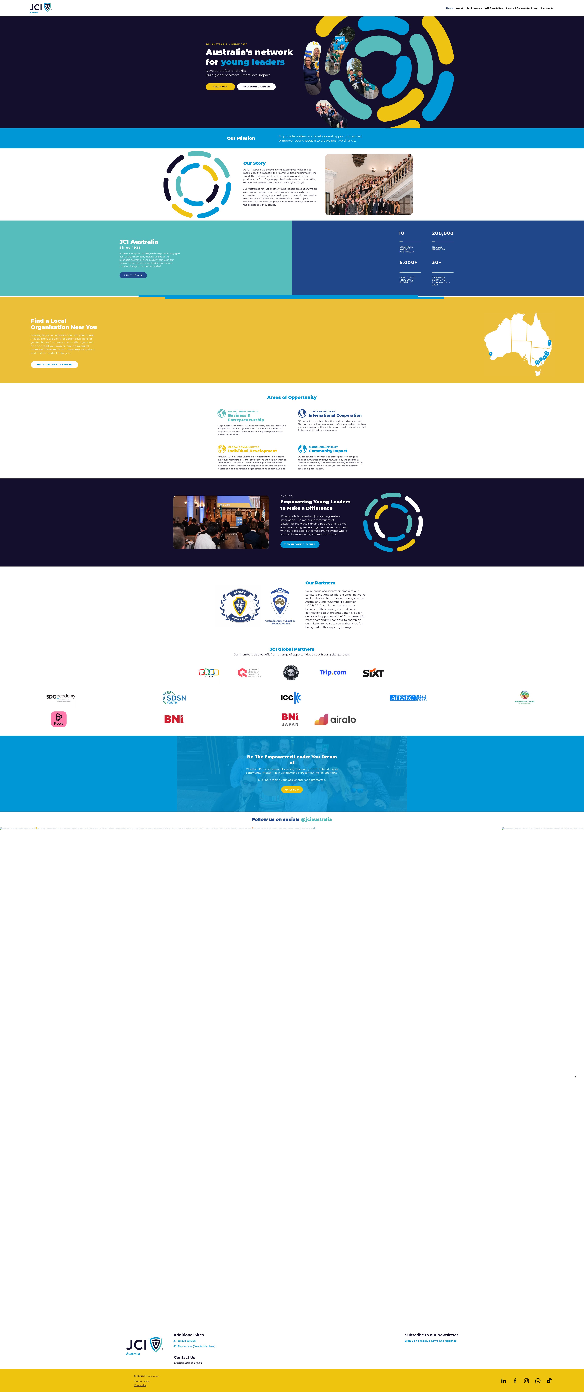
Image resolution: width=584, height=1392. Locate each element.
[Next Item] (575, 1077)
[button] (473, 8)
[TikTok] (549, 1381)
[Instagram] (526, 1381)
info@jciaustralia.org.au (188, 1362)
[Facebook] (515, 1381)
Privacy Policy (141, 1380)
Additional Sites (189, 1335)
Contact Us (184, 1357)
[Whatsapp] (538, 1381)
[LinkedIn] (503, 1381)
